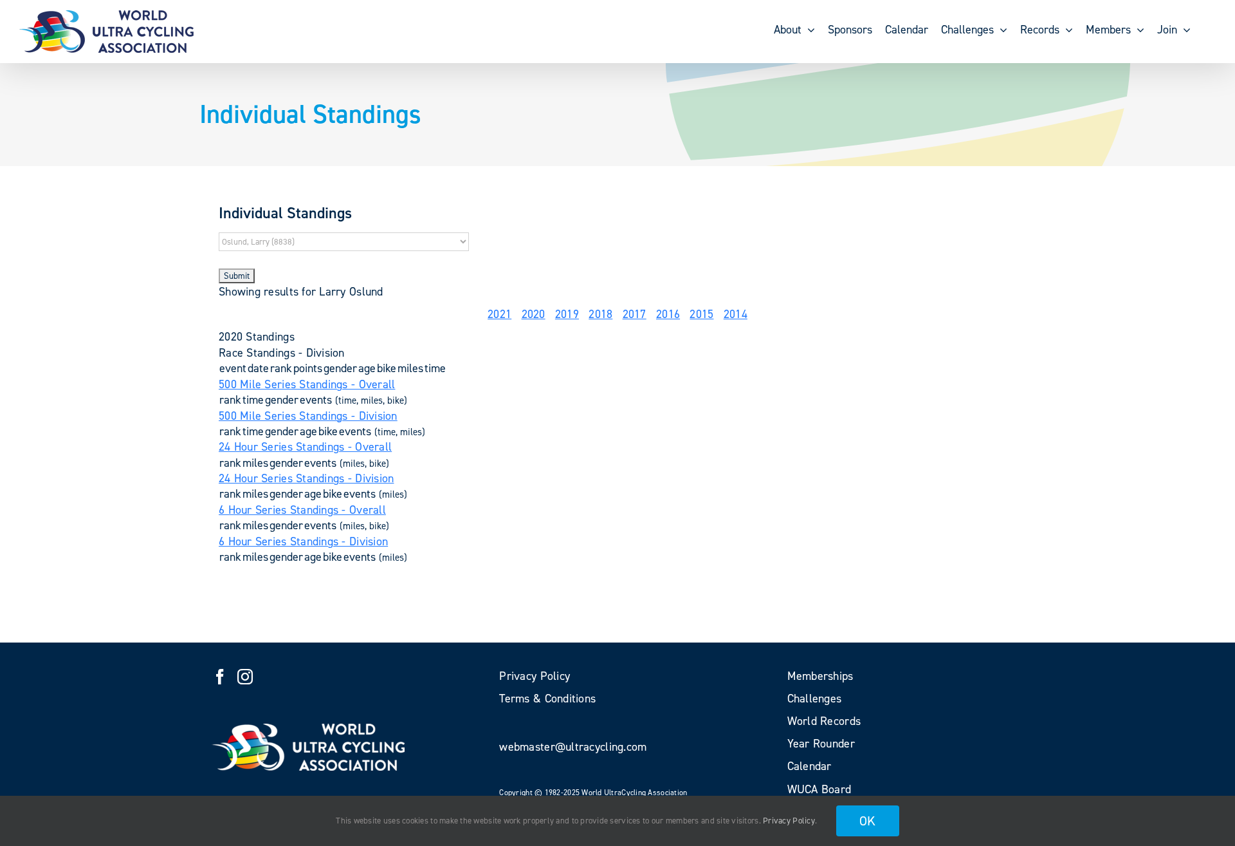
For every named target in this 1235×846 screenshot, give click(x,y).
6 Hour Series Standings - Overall (302, 510)
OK (867, 821)
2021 (499, 314)
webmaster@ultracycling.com (572, 747)
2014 (735, 314)
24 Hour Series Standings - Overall (305, 447)
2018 (600, 314)
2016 (668, 314)
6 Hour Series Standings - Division (303, 541)
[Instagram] (245, 676)
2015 (701, 314)
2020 (533, 314)
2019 (567, 314)
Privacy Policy (789, 820)
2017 (634, 314)
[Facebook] (220, 676)
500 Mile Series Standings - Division (308, 416)
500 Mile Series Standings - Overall (307, 384)
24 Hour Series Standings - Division (306, 478)
